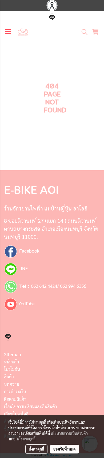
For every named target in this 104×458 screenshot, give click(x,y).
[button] (82, 32)
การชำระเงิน (15, 391)
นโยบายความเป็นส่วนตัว (69, 433)
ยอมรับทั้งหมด (64, 449)
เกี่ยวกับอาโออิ (16, 414)
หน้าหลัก (11, 361)
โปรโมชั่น (12, 369)
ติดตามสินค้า (15, 399)
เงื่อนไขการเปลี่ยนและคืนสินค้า (30, 406)
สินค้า (9, 376)
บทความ (11, 384)
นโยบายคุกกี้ (26, 438)
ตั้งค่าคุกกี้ (36, 449)
